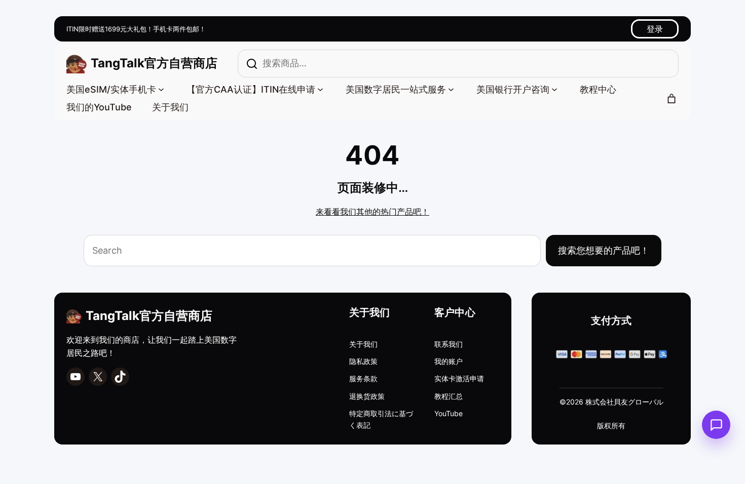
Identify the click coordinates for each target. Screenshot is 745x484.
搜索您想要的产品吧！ (603, 250)
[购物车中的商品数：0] (671, 99)
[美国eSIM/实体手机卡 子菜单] (161, 89)
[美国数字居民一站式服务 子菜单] (451, 89)
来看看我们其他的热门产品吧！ (372, 212)
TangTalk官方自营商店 (154, 63)
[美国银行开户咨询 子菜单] (554, 89)
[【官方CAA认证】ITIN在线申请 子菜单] (320, 89)
